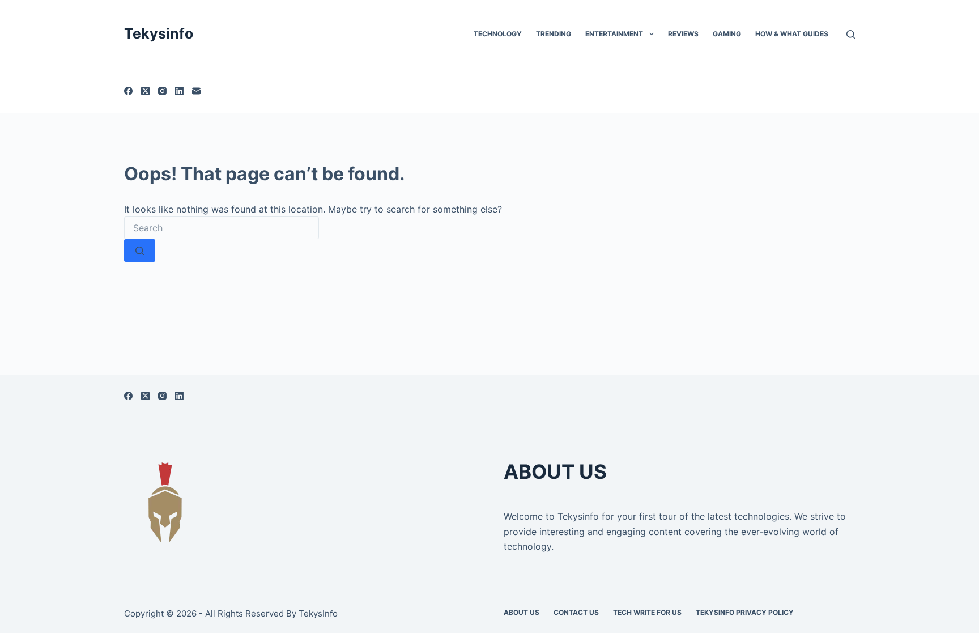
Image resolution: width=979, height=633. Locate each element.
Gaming (727, 33)
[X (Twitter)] (145, 91)
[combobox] (221, 227)
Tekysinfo (158, 33)
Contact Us (576, 612)
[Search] (850, 34)
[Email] (196, 91)
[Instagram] (162, 91)
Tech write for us (647, 612)
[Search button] (139, 250)
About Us (521, 612)
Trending (553, 33)
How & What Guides (791, 33)
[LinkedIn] (179, 91)
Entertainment (614, 33)
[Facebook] (128, 91)
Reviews (683, 33)
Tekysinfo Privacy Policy (745, 612)
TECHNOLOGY (498, 33)
